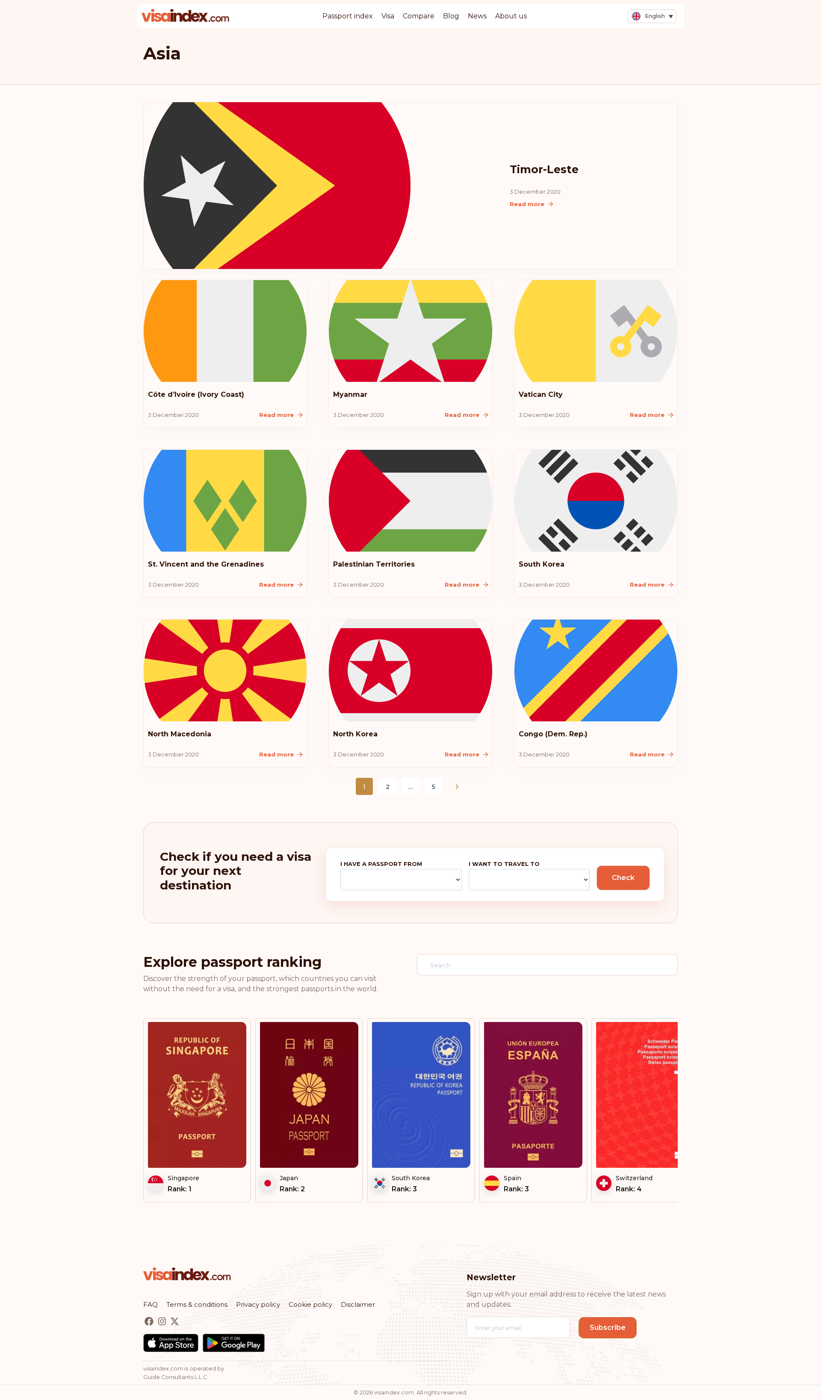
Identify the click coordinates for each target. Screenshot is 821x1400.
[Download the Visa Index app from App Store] (170, 1343)
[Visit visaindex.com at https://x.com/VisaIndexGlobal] (174, 1321)
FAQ (150, 1304)
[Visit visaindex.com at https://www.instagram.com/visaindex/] (163, 1321)
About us (511, 16)
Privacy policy (258, 1304)
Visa (387, 16)
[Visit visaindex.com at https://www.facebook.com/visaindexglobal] (150, 1321)
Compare (418, 16)
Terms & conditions (196, 1304)
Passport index (347, 16)
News (477, 16)
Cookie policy (310, 1304)
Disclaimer (358, 1304)
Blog (451, 16)
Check (623, 878)
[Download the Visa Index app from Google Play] (234, 1343)
